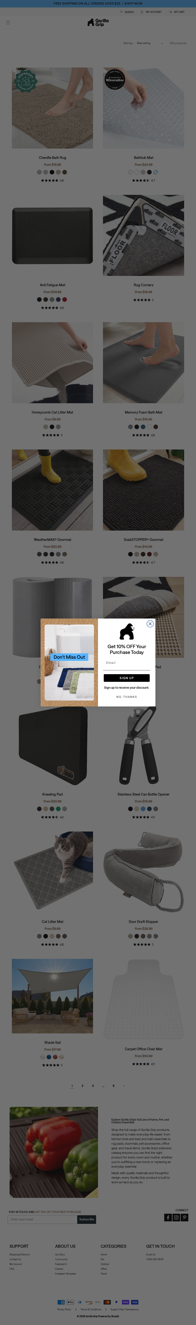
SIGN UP (127, 678)
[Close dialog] (150, 623)
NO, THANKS (126, 696)
